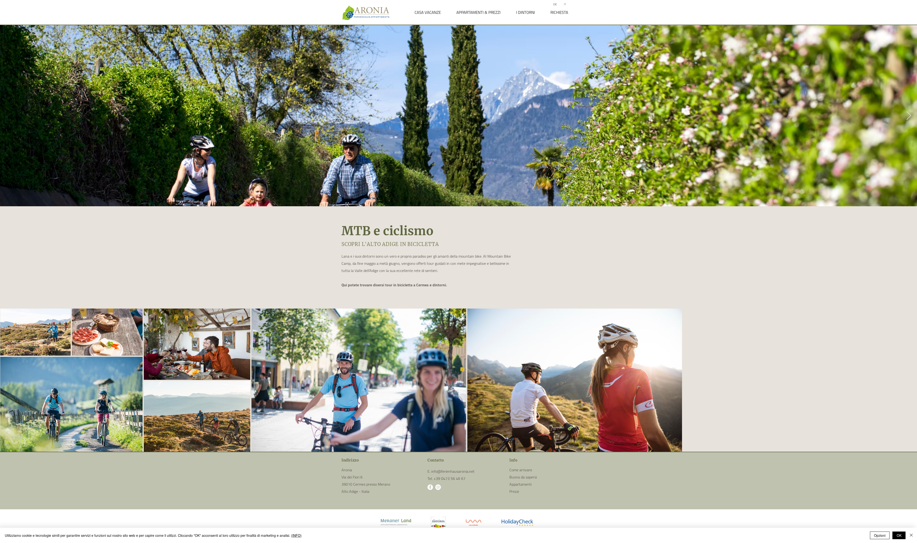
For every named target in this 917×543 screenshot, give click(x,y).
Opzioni (879, 535)
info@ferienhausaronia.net (452, 471)
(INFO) (296, 535)
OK (899, 535)
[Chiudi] (911, 535)
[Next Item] (909, 115)
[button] (427, 12)
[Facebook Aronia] (430, 487)
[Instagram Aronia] (438, 487)
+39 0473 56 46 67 (449, 478)
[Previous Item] (8, 115)
